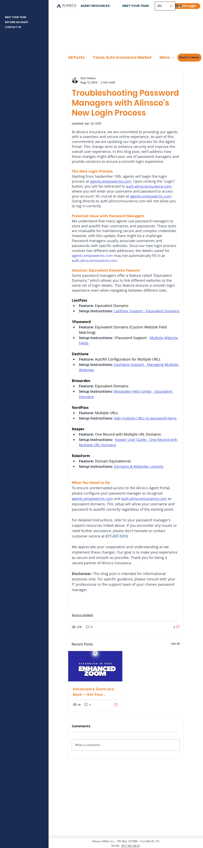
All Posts (76, 57)
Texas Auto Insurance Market (122, 57)
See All (175, 643)
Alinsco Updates (82, 615)
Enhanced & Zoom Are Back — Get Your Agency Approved (93, 692)
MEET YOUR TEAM (15, 17)
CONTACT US (13, 27)
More (165, 57)
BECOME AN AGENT (16, 22)
